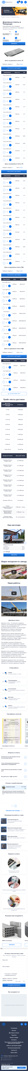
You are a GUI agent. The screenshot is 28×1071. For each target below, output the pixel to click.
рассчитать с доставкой (14, 68)
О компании (14, 1028)
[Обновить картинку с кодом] (23, 981)
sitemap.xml (14, 1050)
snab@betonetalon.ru (7, 1059)
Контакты (14, 1039)
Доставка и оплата (14, 1032)
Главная (3, 17)
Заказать (14, 43)
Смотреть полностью (8, 29)
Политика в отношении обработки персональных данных (14, 1043)
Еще (3, 794)
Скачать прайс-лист (15, 393)
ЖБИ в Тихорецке (7, 940)
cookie (7, 1068)
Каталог (8, 17)
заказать (12, 944)
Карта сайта (14, 1052)
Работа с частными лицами (14, 1045)
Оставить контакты (14, 985)
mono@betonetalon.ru (7, 1057)
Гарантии (14, 1035)
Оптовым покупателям (14, 1047)
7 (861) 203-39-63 (9, 2)
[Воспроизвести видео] (14, 572)
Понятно (21, 1067)
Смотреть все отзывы (13, 810)
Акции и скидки (14, 1037)
